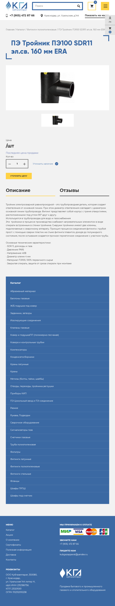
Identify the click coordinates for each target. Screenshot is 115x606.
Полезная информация (18, 549)
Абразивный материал (23, 291)
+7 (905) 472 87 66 (22, 15)
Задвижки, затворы (21, 313)
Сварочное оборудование (24, 422)
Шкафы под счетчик (21, 495)
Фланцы (14, 481)
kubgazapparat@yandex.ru (74, 554)
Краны (14, 371)
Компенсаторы (18, 349)
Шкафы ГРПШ (18, 488)
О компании (12, 540)
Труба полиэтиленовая (23, 444)
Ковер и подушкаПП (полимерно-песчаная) (34, 335)
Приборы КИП (18, 393)
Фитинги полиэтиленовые (41, 29)
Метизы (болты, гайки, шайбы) (27, 379)
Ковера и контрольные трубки (27, 342)
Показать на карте (97, 15)
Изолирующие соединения (25, 320)
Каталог (20, 29)
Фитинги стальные (20, 474)
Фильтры (15, 452)
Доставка (11, 554)
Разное (14, 408)
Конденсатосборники (22, 357)
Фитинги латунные (20, 459)
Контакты (11, 559)
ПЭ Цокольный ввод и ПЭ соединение (31, 400)
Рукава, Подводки (20, 415)
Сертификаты (13, 544)
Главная (10, 29)
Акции (9, 535)
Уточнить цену (18, 176)
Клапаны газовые (19, 327)
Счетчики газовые (20, 437)
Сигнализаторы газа (21, 430)
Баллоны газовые (20, 298)
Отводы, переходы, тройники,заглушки (32, 386)
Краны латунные (19, 364)
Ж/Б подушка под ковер (23, 306)
